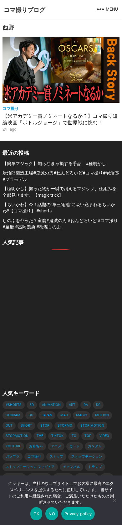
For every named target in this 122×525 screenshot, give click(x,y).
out (9, 426)
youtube (13, 446)
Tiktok (57, 436)
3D (32, 405)
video (104, 436)
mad (64, 415)
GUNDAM (13, 415)
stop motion (92, 426)
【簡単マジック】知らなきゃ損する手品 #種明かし (54, 163)
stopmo (65, 426)
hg (30, 415)
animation (51, 405)
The (40, 436)
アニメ (56, 446)
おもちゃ (36, 446)
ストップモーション (86, 457)
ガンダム (95, 446)
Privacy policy (78, 513)
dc (98, 405)
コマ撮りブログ (24, 9)
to (74, 436)
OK (36, 513)
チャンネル (71, 467)
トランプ (95, 467)
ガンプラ (12, 457)
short (26, 426)
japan (47, 415)
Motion (102, 415)
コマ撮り (11, 108)
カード (74, 446)
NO (51, 513)
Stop (44, 426)
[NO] (114, 500)
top (87, 436)
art (72, 405)
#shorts (14, 405)
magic (81, 415)
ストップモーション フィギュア (30, 467)
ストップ (56, 457)
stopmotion (17, 436)
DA (86, 405)
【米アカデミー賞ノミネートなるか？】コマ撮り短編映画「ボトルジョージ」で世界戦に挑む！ (60, 119)
